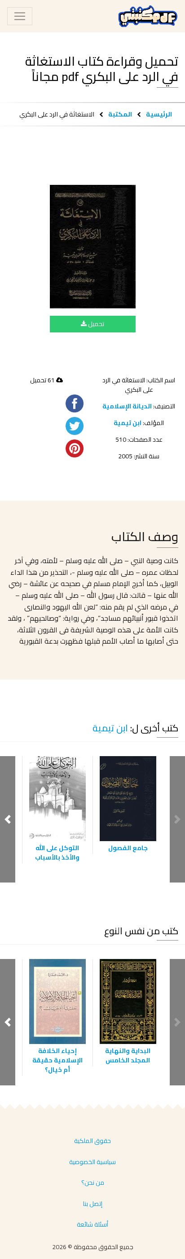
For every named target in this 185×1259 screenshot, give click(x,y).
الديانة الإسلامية (127, 406)
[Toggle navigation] (19, 16)
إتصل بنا (92, 1204)
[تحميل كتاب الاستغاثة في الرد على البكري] (93, 247)
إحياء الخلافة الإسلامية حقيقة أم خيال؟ (57, 1060)
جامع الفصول (128, 848)
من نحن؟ (92, 1182)
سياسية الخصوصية (92, 1162)
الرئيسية (159, 114)
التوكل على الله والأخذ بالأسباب (57, 852)
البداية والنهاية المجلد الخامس (127, 1055)
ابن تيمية (127, 423)
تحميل (95, 324)
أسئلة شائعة (92, 1224)
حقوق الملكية (92, 1141)
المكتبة (120, 114)
